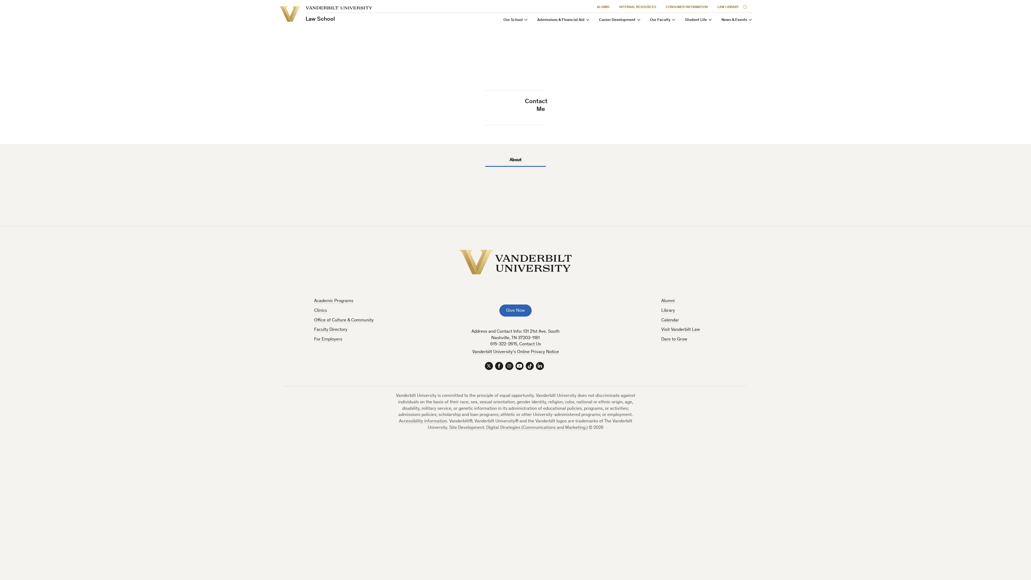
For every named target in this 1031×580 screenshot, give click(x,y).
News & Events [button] (734, 20)
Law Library (728, 7)
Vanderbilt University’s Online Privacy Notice (515, 352)
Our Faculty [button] (660, 20)
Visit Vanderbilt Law (680, 330)
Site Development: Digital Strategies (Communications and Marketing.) (518, 428)
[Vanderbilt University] (515, 262)
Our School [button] (513, 20)
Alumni (603, 7)
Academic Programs (333, 301)
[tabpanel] (515, 183)
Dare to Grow (674, 339)
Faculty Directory (330, 330)
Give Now (515, 311)
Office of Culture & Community (344, 320)
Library (668, 311)
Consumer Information (687, 7)
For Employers (328, 339)
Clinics (320, 311)
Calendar (670, 320)
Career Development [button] (617, 20)
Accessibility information (423, 421)
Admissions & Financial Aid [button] (561, 20)
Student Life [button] (696, 20)
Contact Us (530, 344)
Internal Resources (637, 7)
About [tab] (515, 160)
